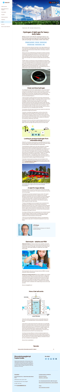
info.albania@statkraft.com (21, 385)
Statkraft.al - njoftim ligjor (43, 377)
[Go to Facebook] (46, 359)
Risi (43, 44)
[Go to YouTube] (56, 359)
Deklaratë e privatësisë (43, 376)
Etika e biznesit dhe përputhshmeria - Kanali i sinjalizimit (48, 382)
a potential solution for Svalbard (31, 161)
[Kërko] (58, 2)
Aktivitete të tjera (43, 42)
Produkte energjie (31, 44)
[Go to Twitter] (48, 359)
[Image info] (58, 23)
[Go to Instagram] (54, 359)
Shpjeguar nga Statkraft (30, 42)
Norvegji (37, 42)
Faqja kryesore (25, 27)
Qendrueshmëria (39, 44)
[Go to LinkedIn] (51, 359)
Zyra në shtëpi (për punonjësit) (44, 387)
